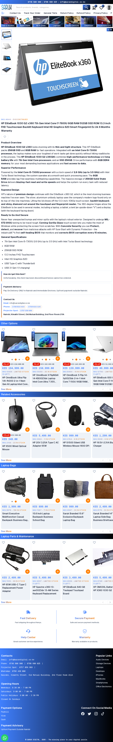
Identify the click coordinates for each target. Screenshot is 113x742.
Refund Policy (83, 13)
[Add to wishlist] (3, 329)
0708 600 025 (50, 2)
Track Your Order (32, 13)
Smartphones (102, 682)
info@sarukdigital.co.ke (72, 2)
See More (6, 389)
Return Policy (66, 13)
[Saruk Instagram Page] (96, 714)
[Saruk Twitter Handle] (89, 714)
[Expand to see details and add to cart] (27, 358)
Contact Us (15, 13)
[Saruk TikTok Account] (102, 714)
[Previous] (103, 389)
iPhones (99, 675)
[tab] (7, 35)
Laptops (99, 667)
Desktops (100, 671)
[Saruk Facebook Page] (82, 714)
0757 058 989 (26, 667)
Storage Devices (103, 663)
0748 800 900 (34, 2)
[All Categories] (3, 13)
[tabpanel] (58, 73)
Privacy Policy (100, 13)
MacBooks (100, 679)
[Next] (110, 389)
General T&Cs (50, 13)
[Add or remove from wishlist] (5, 136)
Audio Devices (102, 659)
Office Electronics (104, 686)
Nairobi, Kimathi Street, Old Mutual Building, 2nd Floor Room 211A (37, 675)
